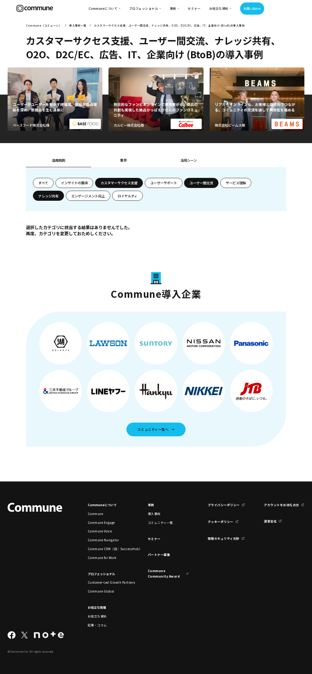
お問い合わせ (252, 8)
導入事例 (154, 513)
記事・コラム (97, 625)
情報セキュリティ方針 (223, 538)
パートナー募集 (159, 554)
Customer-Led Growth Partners (108, 582)
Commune (95, 513)
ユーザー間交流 (201, 182)
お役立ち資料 (97, 616)
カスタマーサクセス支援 (119, 182)
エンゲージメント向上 (88, 195)
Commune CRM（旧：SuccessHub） (108, 548)
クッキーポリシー (220, 521)
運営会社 (270, 521)
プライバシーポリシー (224, 505)
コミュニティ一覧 (160, 522)
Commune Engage (101, 522)
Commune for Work (102, 557)
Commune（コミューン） (44, 25)
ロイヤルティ (127, 195)
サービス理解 (236, 182)
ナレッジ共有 (48, 195)
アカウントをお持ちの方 (281, 505)
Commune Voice (100, 531)
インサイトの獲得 (74, 182)
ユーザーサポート (163, 182)
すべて (43, 182)
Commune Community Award (164, 573)
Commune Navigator (103, 540)
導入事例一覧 (78, 25)
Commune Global (101, 591)
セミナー (194, 8)
